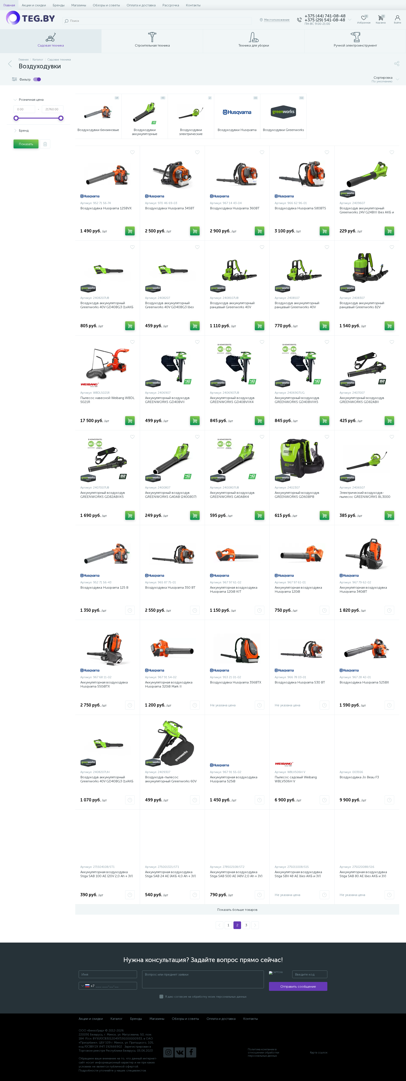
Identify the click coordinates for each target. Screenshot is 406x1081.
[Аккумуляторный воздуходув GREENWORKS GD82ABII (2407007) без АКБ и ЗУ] (367, 364)
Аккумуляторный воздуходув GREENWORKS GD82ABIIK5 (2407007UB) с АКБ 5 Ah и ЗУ (102, 497)
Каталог (116, 1019)
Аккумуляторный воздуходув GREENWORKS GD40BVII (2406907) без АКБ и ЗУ (167, 402)
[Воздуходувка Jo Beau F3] (367, 743)
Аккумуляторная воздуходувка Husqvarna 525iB (233, 779)
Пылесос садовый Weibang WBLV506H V (296, 779)
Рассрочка (170, 5)
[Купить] (130, 230)
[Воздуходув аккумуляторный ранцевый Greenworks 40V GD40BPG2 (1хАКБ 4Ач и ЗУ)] (237, 269)
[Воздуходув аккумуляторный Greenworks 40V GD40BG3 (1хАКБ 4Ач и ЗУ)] (107, 269)
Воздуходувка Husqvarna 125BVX (106, 208)
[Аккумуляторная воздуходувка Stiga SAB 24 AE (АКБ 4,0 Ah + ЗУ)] (172, 838)
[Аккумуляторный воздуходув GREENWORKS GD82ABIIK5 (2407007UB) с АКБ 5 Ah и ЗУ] (107, 458)
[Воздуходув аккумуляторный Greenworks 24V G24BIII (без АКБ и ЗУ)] (367, 174)
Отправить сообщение (298, 986)
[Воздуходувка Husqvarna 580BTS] (302, 174)
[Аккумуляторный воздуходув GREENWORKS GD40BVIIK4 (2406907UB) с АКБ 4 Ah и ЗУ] (237, 364)
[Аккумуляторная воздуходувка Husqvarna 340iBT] (367, 553)
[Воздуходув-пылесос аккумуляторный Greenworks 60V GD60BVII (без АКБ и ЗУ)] (172, 743)
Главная (9, 5)
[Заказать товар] (130, 610)
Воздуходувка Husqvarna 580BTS (300, 208)
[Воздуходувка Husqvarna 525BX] (367, 648)
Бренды (58, 5)
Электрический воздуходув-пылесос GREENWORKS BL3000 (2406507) (365, 497)
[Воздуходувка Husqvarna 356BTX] (237, 648)
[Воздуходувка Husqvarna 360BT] (237, 174)
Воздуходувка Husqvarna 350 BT (170, 587)
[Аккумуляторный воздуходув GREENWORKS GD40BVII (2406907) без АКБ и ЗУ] (172, 364)
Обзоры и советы (106, 5)
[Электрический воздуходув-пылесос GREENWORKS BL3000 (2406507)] (367, 458)
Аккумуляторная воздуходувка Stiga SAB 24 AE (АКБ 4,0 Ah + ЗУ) (170, 874)
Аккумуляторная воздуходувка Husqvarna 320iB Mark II (168, 684)
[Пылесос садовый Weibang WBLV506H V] (302, 743)
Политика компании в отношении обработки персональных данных (263, 1052)
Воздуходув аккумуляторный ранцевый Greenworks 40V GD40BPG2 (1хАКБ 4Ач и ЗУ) (232, 307)
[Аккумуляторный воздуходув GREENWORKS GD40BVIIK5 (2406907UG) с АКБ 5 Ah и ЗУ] (302, 364)
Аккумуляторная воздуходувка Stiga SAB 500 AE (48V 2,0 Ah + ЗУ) (236, 874)
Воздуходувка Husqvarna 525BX (364, 682)
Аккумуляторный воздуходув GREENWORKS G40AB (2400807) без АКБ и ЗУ (170, 497)
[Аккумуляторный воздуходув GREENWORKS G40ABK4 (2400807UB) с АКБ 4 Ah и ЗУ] (237, 458)
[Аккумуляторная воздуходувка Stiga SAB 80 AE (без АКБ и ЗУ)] (367, 838)
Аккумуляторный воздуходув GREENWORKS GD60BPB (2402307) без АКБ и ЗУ (297, 497)
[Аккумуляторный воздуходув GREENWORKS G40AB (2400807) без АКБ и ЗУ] (172, 458)
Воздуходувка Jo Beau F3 (359, 777)
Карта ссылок (318, 1052)
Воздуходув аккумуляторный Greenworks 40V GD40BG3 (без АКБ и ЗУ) (169, 307)
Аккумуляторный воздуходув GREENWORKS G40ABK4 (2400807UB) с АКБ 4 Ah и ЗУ (232, 497)
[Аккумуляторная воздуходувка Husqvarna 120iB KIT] (237, 553)
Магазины (78, 5)
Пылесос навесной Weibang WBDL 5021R (107, 400)
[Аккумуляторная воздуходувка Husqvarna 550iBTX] (107, 648)
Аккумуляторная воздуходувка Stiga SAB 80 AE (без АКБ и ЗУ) (363, 874)
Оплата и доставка (141, 5)
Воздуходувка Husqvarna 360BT (234, 208)
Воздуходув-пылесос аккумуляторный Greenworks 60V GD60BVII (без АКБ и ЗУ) (170, 781)
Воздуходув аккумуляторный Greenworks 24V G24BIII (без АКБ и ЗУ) (367, 212)
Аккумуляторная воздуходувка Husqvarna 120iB (298, 589)
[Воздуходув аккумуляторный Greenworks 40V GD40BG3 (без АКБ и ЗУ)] (172, 269)
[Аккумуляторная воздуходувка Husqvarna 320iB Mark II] (172, 648)
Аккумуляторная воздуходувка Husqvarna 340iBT (363, 589)
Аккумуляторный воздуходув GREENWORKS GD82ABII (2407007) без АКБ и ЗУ (362, 402)
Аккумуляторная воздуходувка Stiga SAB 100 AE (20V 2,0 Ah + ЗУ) (106, 874)
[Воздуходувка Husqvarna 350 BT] (172, 553)
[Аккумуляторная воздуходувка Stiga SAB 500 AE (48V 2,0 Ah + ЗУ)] (237, 838)
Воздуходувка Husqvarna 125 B (104, 587)
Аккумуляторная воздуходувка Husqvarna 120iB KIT (233, 589)
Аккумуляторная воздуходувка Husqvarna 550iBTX (104, 684)
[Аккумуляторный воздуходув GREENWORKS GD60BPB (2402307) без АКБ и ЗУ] (302, 458)
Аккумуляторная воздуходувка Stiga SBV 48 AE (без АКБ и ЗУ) (298, 874)
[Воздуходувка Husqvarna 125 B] (107, 553)
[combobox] (86, 985)
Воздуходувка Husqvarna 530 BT (300, 682)
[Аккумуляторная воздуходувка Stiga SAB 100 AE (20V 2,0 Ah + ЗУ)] (107, 838)
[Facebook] (191, 1052)
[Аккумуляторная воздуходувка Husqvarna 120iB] (302, 553)
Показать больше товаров (237, 910)
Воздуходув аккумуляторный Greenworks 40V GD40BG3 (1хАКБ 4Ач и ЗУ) (106, 307)
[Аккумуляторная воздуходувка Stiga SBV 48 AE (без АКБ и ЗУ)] (302, 838)
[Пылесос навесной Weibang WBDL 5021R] (107, 364)
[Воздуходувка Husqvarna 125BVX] (107, 174)
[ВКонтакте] (180, 1052)
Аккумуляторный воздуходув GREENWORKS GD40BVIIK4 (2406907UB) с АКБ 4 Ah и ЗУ (232, 402)
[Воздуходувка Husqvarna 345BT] (172, 174)
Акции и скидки (34, 5)
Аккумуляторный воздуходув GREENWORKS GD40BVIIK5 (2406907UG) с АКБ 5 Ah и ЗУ (297, 402)
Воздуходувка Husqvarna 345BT (169, 208)
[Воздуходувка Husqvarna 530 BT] (302, 648)
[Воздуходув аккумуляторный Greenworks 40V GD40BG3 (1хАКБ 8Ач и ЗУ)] (107, 743)
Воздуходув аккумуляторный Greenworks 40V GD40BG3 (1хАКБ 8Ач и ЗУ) (106, 781)
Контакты (193, 5)
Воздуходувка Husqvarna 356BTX (235, 682)
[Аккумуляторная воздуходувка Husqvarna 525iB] (237, 743)
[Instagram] (168, 1052)
